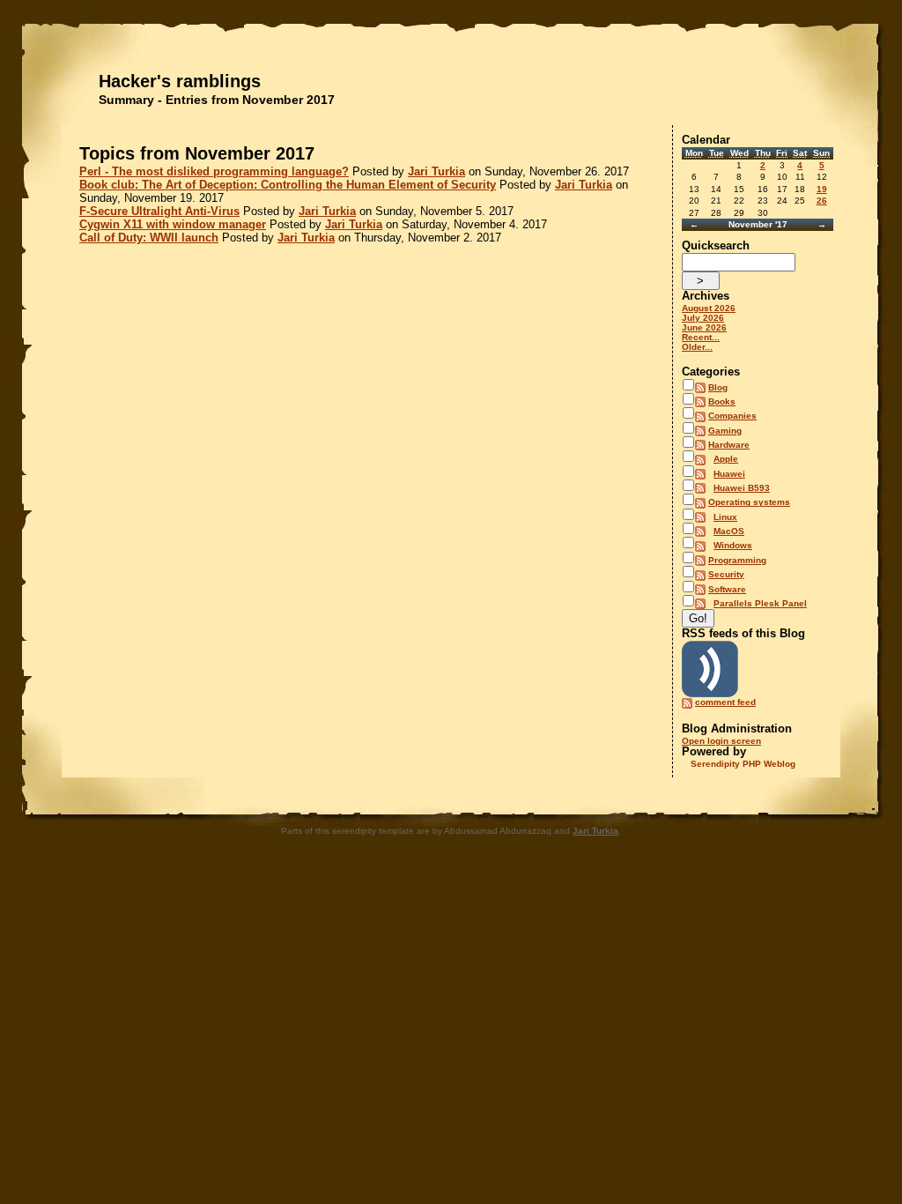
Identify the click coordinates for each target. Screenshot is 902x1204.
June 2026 (704, 327)
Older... (697, 347)
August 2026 (709, 308)
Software (727, 589)
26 (822, 200)
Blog (718, 387)
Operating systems (749, 502)
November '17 (757, 224)
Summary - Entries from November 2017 (217, 100)
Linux (725, 517)
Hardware (729, 445)
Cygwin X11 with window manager (172, 224)
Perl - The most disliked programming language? (214, 171)
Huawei (729, 474)
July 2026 (703, 318)
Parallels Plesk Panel (760, 603)
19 (822, 189)
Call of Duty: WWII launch (148, 237)
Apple (725, 459)
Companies (732, 415)
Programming (737, 560)
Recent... (701, 337)
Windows (732, 545)
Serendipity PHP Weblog (743, 764)
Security (726, 574)
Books (722, 401)
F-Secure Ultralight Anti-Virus (159, 211)
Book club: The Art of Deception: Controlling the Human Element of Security (287, 184)
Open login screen (721, 741)
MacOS (728, 531)
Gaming (725, 430)
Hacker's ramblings (180, 81)
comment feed (725, 702)
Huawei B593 (741, 488)
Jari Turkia (436, 171)
